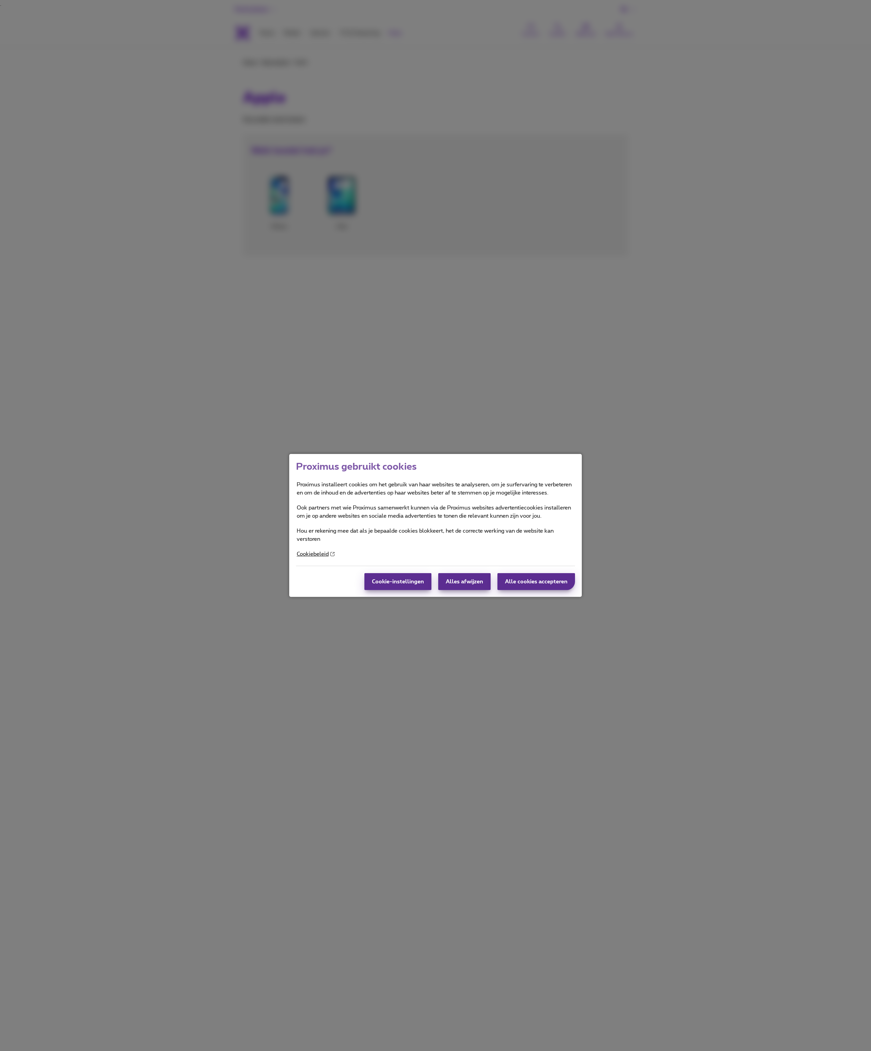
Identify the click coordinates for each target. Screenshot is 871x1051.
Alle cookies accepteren (536, 581)
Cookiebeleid (313, 554)
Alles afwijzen (464, 581)
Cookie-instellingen (398, 581)
